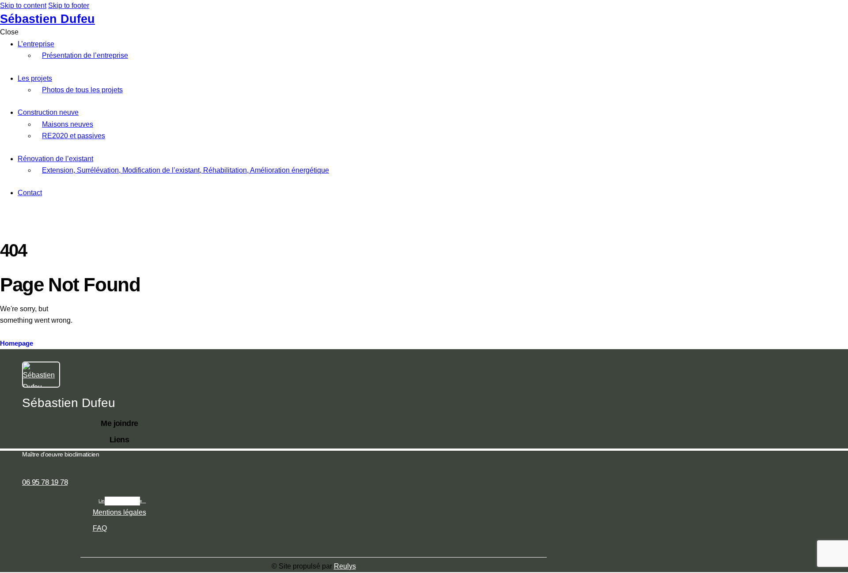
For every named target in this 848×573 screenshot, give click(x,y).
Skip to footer (68, 5)
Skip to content (23, 5)
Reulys (345, 566)
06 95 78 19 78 (45, 482)
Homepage (16, 343)
